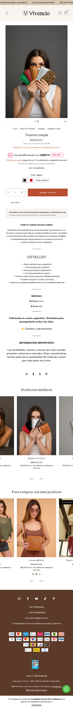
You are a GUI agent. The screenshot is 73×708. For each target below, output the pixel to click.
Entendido (36, 705)
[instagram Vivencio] (19, 598)
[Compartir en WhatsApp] (27, 374)
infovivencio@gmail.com (36, 618)
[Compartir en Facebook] (33, 374)
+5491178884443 (36, 612)
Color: (37, 175)
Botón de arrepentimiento (36, 690)
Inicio (15, 129)
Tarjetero (41, 129)
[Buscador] (60, 13)
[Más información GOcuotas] (57, 155)
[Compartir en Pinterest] (46, 374)
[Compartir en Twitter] (40, 374)
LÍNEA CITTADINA (27, 129)
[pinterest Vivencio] (53, 598)
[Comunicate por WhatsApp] (66, 689)
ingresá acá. (57, 686)
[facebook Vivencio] (27, 598)
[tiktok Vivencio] (45, 598)
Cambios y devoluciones (38, 328)
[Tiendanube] (37, 676)
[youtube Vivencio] (36, 598)
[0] (65, 13)
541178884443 (36, 607)
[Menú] (7, 13)
